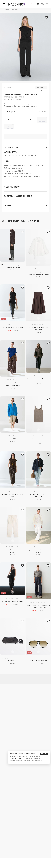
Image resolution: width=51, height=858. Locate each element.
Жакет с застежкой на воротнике (38, 495)
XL (9, 127)
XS (9, 120)
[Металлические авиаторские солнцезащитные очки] (38, 636)
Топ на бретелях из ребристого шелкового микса (38, 440)
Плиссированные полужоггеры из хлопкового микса (38, 606)
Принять (44, 754)
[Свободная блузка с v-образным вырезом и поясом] (38, 247)
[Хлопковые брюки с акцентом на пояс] (12, 525)
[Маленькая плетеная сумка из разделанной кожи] (12, 245)
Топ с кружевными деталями (12, 327)
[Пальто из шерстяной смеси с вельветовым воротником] (38, 356)
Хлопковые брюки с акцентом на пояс (13, 551)
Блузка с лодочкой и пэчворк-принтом (38, 551)
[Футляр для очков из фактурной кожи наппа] (12, 636)
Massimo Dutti (11, 88)
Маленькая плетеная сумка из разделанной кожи (12, 266)
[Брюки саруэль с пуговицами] (12, 578)
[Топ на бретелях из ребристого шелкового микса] (38, 414)
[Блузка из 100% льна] (12, 414)
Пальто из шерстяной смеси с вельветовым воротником (38, 380)
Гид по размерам (41, 111)
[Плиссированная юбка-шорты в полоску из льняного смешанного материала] (12, 358)
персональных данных (17, 759)
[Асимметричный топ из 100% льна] (12, 469)
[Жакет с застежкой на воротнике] (38, 469)
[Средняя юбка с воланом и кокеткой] (38, 302)
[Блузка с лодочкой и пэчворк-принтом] (38, 525)
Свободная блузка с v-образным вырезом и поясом (38, 273)
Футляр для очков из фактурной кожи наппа (12, 659)
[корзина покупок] (46, 4)
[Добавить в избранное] (22, 232)
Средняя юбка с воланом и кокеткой (38, 328)
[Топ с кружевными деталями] (12, 302)
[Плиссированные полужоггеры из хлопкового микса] (38, 580)
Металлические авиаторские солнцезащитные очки (38, 659)
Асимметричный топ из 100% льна (12, 495)
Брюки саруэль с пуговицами (12, 601)
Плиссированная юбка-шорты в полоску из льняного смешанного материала (12, 384)
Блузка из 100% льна (12, 439)
